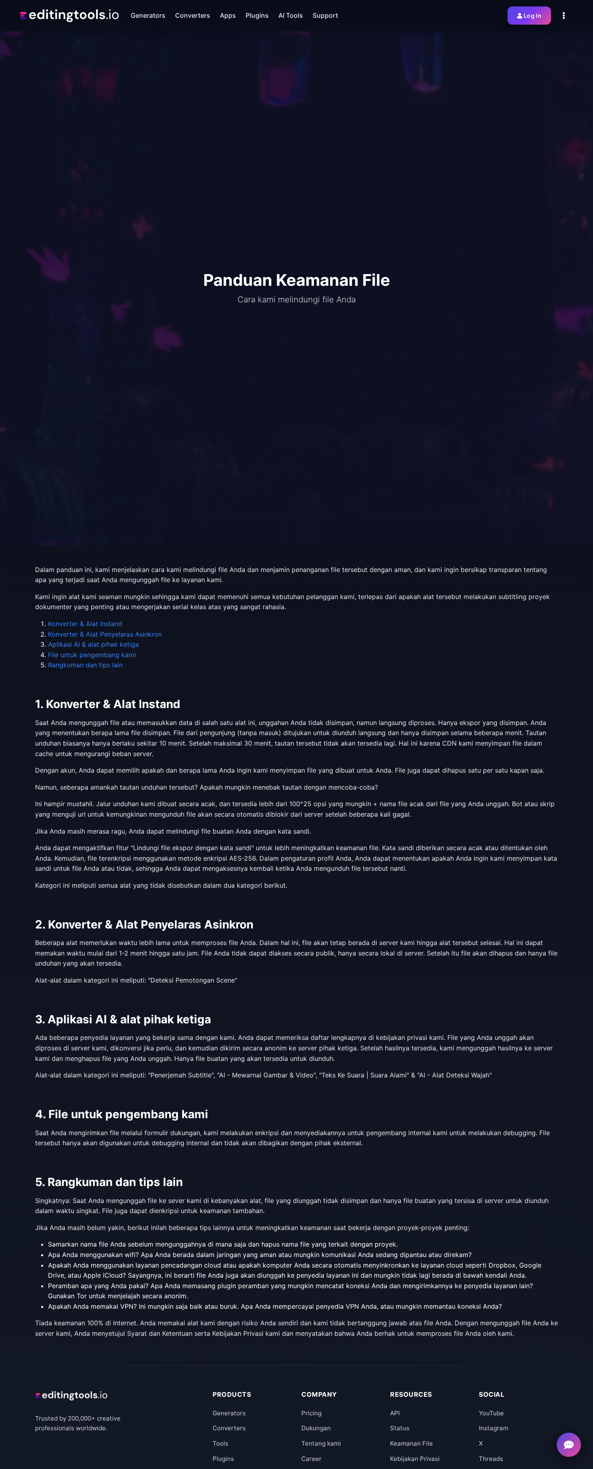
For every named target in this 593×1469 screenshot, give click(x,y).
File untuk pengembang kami (92, 655)
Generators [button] (148, 15)
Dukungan (316, 1428)
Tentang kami (321, 1443)
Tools (220, 1443)
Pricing (311, 1413)
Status (399, 1428)
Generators (229, 1413)
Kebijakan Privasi (415, 1459)
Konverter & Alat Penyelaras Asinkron (105, 634)
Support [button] (325, 15)
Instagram (493, 1428)
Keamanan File (411, 1443)
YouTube (491, 1413)
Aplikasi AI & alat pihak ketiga (93, 644)
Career (311, 1459)
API (395, 1413)
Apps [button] (228, 15)
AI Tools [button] (290, 15)
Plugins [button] (257, 15)
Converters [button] (192, 15)
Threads (491, 1459)
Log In (532, 15)
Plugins (223, 1459)
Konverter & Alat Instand (85, 624)
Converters (229, 1428)
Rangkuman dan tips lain (85, 665)
